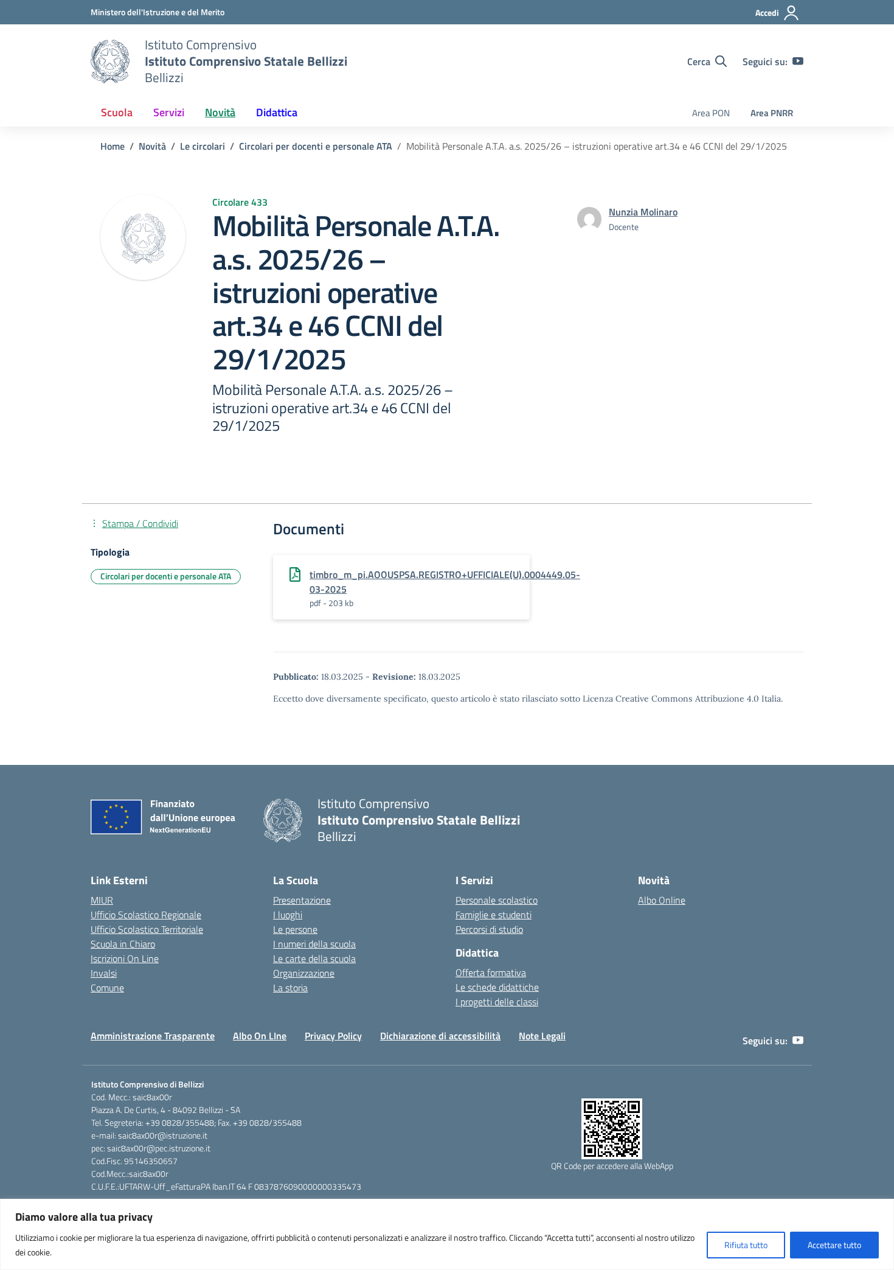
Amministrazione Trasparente (153, 1035)
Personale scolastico (497, 900)
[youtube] (797, 61)
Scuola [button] (117, 112)
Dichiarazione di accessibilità (440, 1035)
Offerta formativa (491, 972)
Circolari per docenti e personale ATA (165, 576)
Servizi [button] (168, 112)
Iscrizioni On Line (125, 958)
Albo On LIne (259, 1035)
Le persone (295, 929)
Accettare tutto (834, 1244)
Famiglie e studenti (494, 914)
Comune (107, 987)
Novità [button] (220, 112)
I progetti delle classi (497, 1001)
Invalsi (104, 973)
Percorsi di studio (489, 929)
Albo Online (661, 900)
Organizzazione (303, 973)
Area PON (711, 113)
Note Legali (542, 1035)
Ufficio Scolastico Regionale (146, 914)
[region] (447, 1234)
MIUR (102, 900)
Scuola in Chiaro (123, 944)
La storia (290, 987)
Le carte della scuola (314, 958)
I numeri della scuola (314, 944)
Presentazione (302, 900)
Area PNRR (771, 113)
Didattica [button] (276, 112)
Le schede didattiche (497, 987)
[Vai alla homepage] (110, 61)
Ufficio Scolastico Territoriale (147, 929)
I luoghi (287, 914)
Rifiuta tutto (746, 1244)
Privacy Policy (333, 1035)
